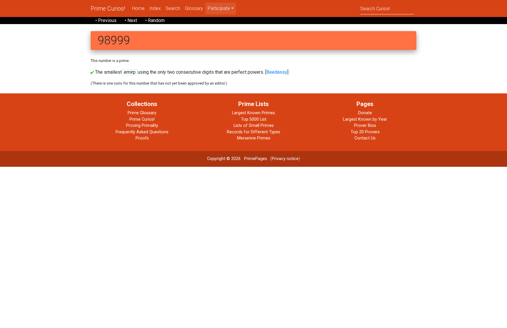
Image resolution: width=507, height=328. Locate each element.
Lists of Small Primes (254, 125)
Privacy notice (285, 158)
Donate (365, 112)
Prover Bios (365, 125)
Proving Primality (142, 125)
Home (138, 8)
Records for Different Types (253, 131)
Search (172, 8)
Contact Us (365, 138)
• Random (155, 20)
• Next (131, 20)
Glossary (194, 8)
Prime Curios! (108, 8)
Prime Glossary (142, 112)
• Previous (105, 20)
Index (155, 8)
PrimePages (255, 158)
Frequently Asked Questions (142, 131)
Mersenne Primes (253, 138)
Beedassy (276, 72)
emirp (130, 72)
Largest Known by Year (365, 119)
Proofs (142, 138)
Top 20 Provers (365, 131)
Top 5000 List (253, 119)
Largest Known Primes (253, 112)
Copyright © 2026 (224, 158)
